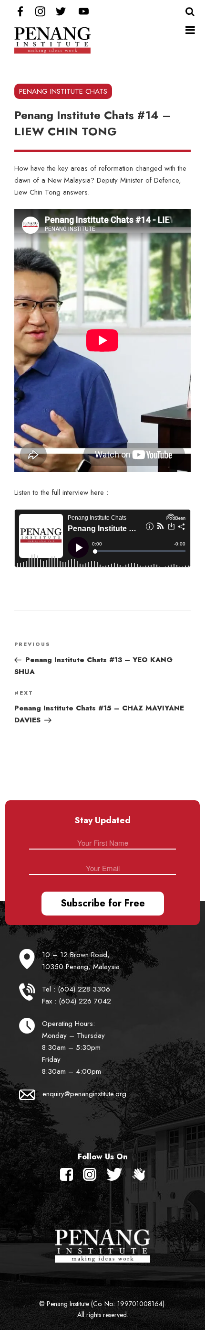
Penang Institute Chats (63, 91)
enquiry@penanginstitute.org (84, 1094)
